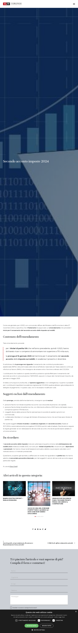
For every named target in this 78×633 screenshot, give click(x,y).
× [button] (76, 611)
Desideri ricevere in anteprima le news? (24, 607)
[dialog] (39, 621)
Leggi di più (61, 617)
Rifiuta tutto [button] (46, 625)
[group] (14, 491)
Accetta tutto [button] (31, 625)
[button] (35, 516)
